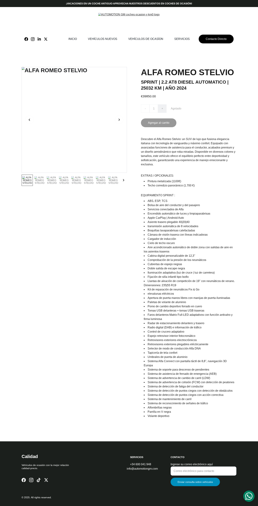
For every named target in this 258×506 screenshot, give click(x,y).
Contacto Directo (216, 38)
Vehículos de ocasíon (145, 38)
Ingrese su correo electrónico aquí (192, 464)
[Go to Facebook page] (27, 39)
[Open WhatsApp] (248, 496)
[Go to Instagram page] (34, 39)
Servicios (182, 38)
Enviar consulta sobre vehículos (195, 482)
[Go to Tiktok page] (39, 480)
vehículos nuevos (102, 38)
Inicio (72, 38)
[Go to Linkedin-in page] (40, 39)
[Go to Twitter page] (46, 39)
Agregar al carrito (158, 122)
